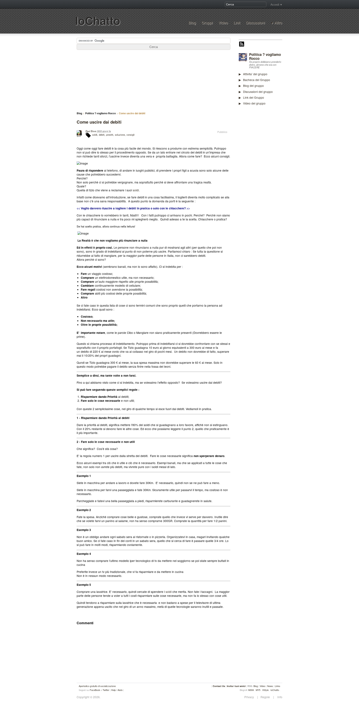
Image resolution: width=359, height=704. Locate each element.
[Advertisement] (270, 173)
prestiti (109, 134)
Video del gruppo (254, 103)
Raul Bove (90, 131)
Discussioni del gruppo (258, 92)
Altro (278, 23)
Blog (192, 23)
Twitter (106, 690)
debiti (102, 134)
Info (278, 697)
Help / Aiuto (117, 690)
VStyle (265, 690)
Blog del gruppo (253, 86)
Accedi (274, 4)
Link (237, 23)
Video (223, 23)
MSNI (251, 690)
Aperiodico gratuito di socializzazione (97, 686)
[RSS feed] (242, 44)
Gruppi (207, 23)
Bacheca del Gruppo (256, 80)
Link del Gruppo (253, 97)
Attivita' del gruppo (255, 74)
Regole (265, 697)
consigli (131, 134)
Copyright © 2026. (89, 697)
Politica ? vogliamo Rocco (265, 56)
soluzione (120, 134)
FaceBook (95, 690)
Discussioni (255, 23)
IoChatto (97, 20)
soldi (94, 134)
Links (277, 686)
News (270, 686)
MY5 (258, 690)
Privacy (250, 697)
